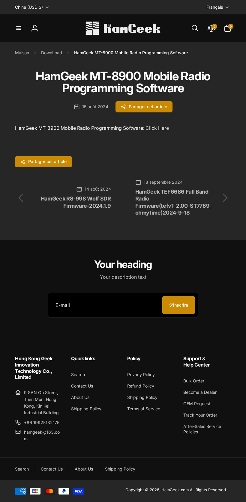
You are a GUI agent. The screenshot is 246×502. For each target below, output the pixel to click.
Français (214, 7)
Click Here (157, 128)
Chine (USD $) (29, 7)
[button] (18, 28)
